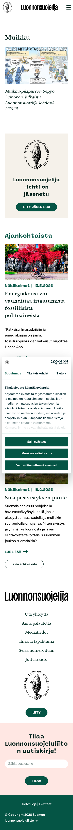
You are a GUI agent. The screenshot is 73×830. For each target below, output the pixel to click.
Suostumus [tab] (13, 373)
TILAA (36, 781)
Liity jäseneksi (36, 207)
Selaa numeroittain (36, 650)
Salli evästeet (36, 441)
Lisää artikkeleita (24, 564)
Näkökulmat (17, 285)
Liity (36, 712)
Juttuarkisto (36, 659)
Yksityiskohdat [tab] (37, 373)
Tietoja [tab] (61, 373)
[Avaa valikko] (68, 7)
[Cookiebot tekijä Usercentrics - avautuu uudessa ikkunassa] (51, 362)
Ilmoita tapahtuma (36, 641)
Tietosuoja (28, 804)
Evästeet (45, 804)
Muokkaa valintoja (34, 453)
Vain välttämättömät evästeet (36, 465)
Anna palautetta (36, 623)
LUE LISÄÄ (13, 552)
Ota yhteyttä (36, 614)
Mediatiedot (36, 632)
